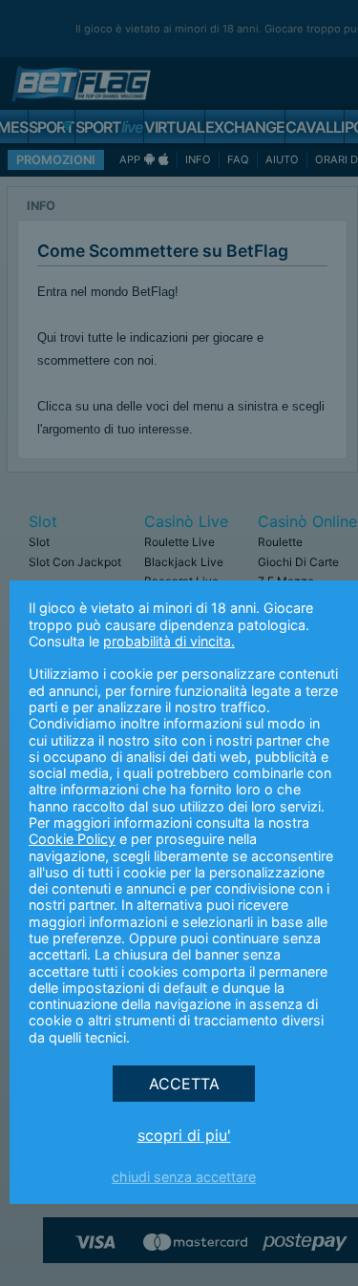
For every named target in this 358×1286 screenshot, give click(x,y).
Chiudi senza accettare (184, 1177)
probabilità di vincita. (169, 641)
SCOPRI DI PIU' (184, 1135)
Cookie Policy (72, 839)
